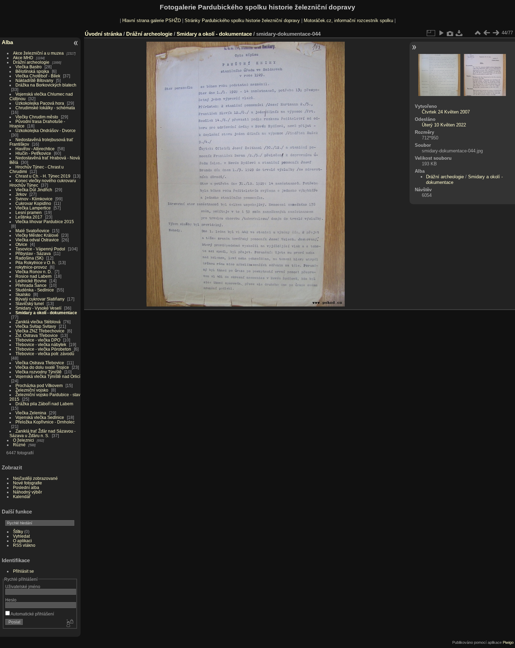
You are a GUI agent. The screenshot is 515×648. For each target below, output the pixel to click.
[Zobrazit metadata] (450, 32)
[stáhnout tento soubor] (459, 32)
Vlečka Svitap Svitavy (35, 326)
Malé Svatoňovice (32, 230)
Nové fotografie (27, 483)
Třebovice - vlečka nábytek (40, 344)
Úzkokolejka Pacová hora (39, 103)
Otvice (21, 244)
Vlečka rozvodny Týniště (38, 372)
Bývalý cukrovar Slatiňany (39, 299)
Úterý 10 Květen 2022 (444, 124)
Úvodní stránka (103, 34)
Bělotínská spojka (32, 71)
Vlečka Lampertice (33, 208)
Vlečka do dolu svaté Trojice (42, 367)
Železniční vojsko (32, 390)
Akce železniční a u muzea (38, 53)
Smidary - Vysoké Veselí (38, 308)
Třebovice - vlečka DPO (37, 340)
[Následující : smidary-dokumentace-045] (495, 32)
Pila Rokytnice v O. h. (35, 262)
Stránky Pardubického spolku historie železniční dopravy (242, 20)
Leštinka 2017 (28, 217)
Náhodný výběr (27, 492)
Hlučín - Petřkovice (33, 153)
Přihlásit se (23, 571)
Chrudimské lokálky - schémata (45, 107)
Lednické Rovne (31, 280)
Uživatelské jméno (22, 586)
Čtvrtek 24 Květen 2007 (446, 112)
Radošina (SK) (29, 258)
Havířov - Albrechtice (35, 148)
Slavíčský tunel (29, 303)
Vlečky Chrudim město (36, 117)
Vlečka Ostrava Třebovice (39, 362)
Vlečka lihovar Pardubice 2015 (44, 221)
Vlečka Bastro (28, 66)
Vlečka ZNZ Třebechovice (39, 331)
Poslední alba (26, 487)
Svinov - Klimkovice (34, 199)
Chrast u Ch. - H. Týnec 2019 (42, 176)
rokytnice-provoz (31, 267)
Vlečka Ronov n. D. (33, 271)
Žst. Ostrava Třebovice (36, 335)
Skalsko (22, 294)
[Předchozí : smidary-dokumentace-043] (486, 32)
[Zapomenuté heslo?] (69, 623)
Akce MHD (23, 57)
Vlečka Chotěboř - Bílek (37, 76)
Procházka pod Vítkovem (39, 385)
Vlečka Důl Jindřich (33, 189)
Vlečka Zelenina (30, 413)
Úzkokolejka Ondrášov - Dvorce (45, 130)
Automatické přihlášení (32, 614)
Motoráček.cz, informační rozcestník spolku (348, 20)
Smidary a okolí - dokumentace (46, 312)
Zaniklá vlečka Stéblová (38, 321)
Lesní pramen (28, 212)
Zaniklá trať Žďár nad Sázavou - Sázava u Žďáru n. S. (42, 433)
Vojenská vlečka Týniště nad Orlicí (47, 376)
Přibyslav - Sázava (33, 253)
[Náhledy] (477, 32)
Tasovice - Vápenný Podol (40, 249)
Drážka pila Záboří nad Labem (44, 403)
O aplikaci (22, 540)
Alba (7, 42)
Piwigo (508, 642)
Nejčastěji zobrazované (35, 478)
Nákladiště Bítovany (34, 80)
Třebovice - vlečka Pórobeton (43, 349)
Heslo (10, 600)
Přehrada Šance (31, 285)
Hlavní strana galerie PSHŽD (151, 20)
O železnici (23, 440)
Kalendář (21, 496)
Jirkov (21, 194)
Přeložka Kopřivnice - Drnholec (45, 422)
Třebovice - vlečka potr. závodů (44, 353)
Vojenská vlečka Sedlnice (39, 417)
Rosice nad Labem (33, 276)
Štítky (18, 531)
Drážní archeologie (31, 62)
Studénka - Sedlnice (34, 290)
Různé (19, 444)
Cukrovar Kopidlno (33, 203)
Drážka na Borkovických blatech (45, 85)
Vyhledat (21, 536)
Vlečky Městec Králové (37, 235)
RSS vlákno (24, 545)
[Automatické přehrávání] (441, 32)
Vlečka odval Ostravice (37, 239)
